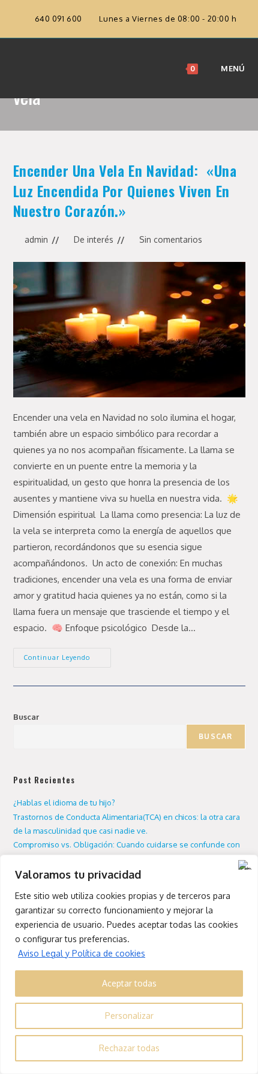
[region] (129, 964)
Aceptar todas (129, 983)
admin (36, 239)
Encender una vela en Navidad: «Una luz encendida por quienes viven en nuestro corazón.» (125, 190)
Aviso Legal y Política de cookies (81, 953)
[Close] (245, 865)
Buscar (26, 717)
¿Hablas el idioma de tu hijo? (64, 802)
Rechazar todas (129, 1048)
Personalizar (129, 1015)
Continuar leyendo (67, 655)
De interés (93, 239)
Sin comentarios (170, 239)
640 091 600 (60, 18)
